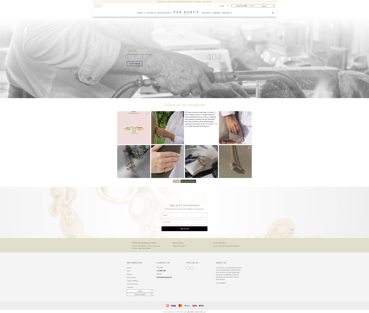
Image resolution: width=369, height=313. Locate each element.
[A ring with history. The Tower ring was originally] (167, 161)
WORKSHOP (216, 13)
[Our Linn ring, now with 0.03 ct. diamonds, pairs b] (167, 127)
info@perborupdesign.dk (182, 1)
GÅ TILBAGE (134, 64)
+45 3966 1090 (161, 270)
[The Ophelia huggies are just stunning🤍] (133, 161)
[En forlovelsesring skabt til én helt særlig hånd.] (133, 127)
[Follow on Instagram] (99, 5)
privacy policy (190, 312)
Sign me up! (184, 229)
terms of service (199, 312)
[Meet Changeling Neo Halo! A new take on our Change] (235, 127)
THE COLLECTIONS (163, 13)
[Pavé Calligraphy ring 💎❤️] (201, 161)
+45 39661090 (197, 1)
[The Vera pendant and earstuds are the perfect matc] (235, 161)
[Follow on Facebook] (95, 5)
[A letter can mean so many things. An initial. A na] (201, 127)
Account (222, 6)
